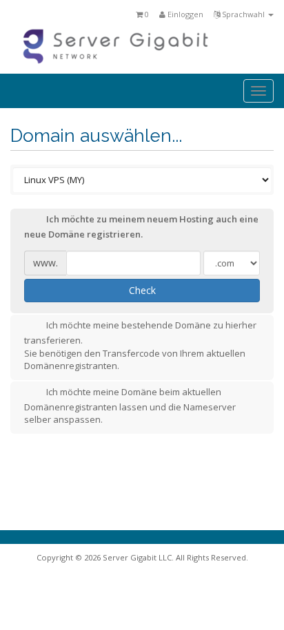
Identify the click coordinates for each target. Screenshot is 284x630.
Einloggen (184, 14)
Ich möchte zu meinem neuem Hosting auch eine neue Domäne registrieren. (141, 226)
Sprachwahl (243, 14)
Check (142, 290)
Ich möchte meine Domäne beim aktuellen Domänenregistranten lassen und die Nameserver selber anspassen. (130, 406)
